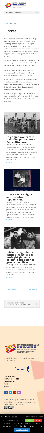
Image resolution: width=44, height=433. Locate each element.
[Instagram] (19, 392)
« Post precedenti (10, 289)
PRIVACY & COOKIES (11, 379)
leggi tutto (9, 162)
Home (6, 24)
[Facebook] (6, 392)
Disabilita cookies (22, 430)
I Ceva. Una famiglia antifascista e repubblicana (19, 197)
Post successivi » (34, 289)
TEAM (6, 384)
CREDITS (7, 386)
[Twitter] (10, 392)
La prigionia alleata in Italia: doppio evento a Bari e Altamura (20, 139)
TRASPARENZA (9, 376)
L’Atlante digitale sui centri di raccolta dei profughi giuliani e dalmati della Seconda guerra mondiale (20, 257)
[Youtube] (14, 392)
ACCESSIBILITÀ (9, 381)
